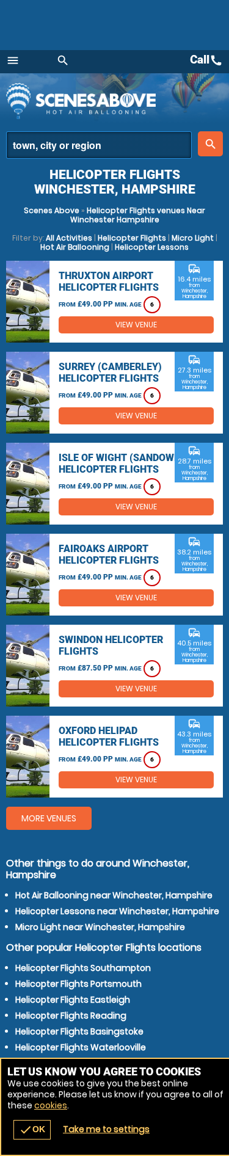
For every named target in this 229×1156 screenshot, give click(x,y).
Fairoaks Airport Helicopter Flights (109, 554)
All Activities (69, 238)
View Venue (136, 324)
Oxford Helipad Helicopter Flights (109, 736)
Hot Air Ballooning (74, 247)
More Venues (48, 818)
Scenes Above (51, 210)
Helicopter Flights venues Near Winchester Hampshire (138, 215)
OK (32, 1129)
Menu (13, 60)
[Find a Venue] (99, 145)
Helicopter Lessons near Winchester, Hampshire (117, 911)
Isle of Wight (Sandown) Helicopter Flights (121, 463)
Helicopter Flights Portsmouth (78, 984)
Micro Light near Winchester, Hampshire (100, 927)
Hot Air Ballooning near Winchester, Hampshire (114, 895)
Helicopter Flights (132, 238)
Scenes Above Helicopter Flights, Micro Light (113, 100)
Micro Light (193, 238)
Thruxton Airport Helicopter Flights (109, 281)
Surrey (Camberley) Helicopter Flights (110, 372)
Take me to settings (106, 1129)
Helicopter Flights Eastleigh (72, 1000)
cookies (50, 1105)
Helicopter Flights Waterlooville (80, 1047)
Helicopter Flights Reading (70, 1015)
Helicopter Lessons (152, 247)
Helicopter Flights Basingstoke (79, 1031)
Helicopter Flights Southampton (83, 968)
